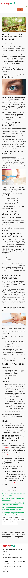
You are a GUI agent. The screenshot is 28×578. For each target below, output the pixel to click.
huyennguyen (14, 41)
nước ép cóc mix (20, 519)
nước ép (10, 517)
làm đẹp (5, 517)
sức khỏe (14, 521)
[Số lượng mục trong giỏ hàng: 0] (26, 6)
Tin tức (12, 43)
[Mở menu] (19, 3)
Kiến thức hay (8, 43)
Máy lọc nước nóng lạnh (10, 490)
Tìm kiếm (20, 9)
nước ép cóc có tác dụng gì (9, 519)
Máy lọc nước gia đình (10, 487)
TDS (19, 458)
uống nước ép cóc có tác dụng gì (10, 523)
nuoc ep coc (17, 517)
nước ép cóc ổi (6, 521)
